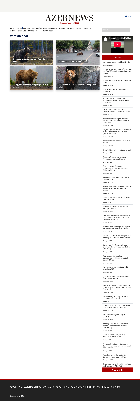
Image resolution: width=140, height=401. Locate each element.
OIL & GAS (35, 28)
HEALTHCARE (21, 31)
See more (117, 370)
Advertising (62, 387)
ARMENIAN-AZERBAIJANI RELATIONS (52, 28)
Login (129, 16)
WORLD (19, 28)
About (13, 387)
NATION (12, 28)
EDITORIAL (70, 28)
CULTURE (31, 31)
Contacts (48, 387)
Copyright (117, 387)
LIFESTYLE (87, 28)
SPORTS (38, 31)
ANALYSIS (79, 28)
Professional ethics (29, 387)
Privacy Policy (101, 387)
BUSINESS (26, 28)
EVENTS (12, 31)
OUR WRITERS (48, 31)
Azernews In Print (81, 387)
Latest (117, 57)
